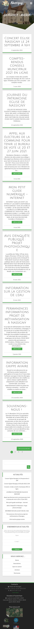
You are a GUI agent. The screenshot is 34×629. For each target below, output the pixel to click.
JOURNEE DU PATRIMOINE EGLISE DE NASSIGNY (17, 100)
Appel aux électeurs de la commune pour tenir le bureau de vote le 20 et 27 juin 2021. (17, 142)
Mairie (17, 560)
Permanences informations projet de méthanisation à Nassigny (17, 315)
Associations (17, 563)
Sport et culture (17, 566)
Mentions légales (15, 592)
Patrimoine (17, 573)
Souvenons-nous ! (17, 407)
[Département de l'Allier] (6, 626)
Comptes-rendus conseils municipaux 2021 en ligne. (17, 65)
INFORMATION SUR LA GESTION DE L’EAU (17, 291)
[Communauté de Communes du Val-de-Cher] (6, 619)
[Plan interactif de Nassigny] (14, 609)
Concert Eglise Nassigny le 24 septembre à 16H (17, 41)
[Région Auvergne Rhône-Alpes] (16, 619)
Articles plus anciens (24, 448)
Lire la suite (17, 173)
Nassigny (16, 2)
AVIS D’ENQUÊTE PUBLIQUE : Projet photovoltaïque (17, 243)
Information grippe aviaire (17, 364)
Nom (17, 535)
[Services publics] (16, 627)
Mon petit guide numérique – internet (17, 193)
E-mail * (17, 541)
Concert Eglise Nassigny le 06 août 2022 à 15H (17, 483)
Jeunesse (17, 570)
